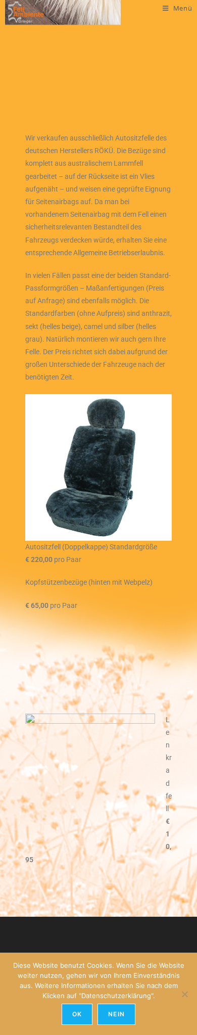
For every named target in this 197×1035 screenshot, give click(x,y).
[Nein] (184, 994)
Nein (116, 1014)
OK (77, 1014)
